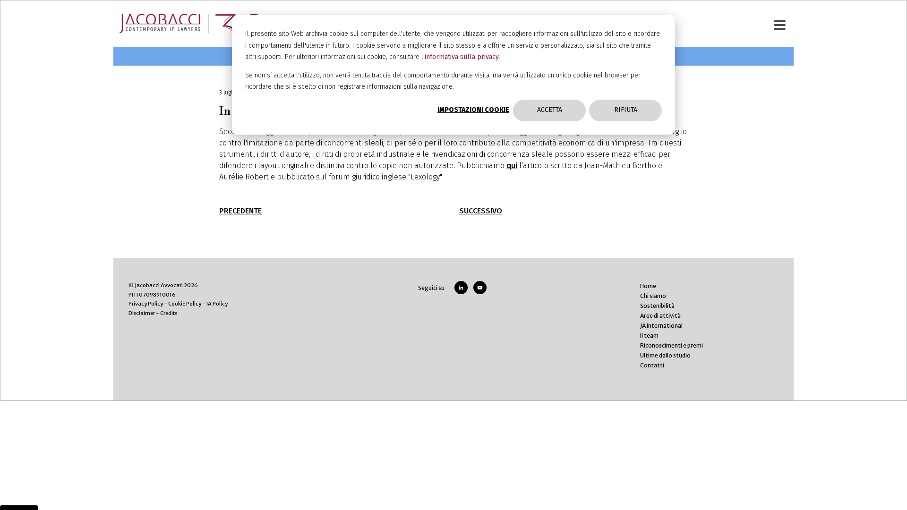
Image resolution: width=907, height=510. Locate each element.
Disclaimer (141, 313)
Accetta (549, 110)
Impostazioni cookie (473, 110)
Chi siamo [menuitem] (653, 295)
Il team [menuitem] (649, 335)
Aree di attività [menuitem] (660, 315)
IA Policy (217, 303)
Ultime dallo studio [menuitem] (665, 355)
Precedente (240, 210)
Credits (168, 313)
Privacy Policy (145, 303)
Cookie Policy (184, 303)
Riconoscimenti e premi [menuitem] (671, 345)
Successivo (480, 210)
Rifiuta (625, 110)
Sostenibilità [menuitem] (657, 305)
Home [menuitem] (648, 285)
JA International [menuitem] (661, 325)
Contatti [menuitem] (652, 365)
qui (511, 165)
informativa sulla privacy (462, 57)
